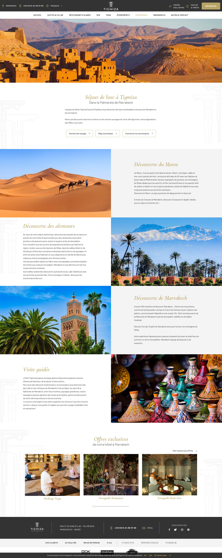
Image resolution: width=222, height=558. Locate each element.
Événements (123, 15)
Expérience (141, 15)
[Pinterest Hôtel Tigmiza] (188, 530)
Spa (98, 15)
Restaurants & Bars (80, 15)
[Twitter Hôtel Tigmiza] (175, 530)
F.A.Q (109, 543)
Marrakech (11, 6)
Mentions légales (150, 543)
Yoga (108, 15)
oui (145, 555)
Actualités (71, 543)
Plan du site (128, 543)
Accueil (37, 15)
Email (150, 528)
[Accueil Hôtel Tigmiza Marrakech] (111, 5)
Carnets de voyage (77, 133)
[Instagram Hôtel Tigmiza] (182, 530)
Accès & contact (179, 15)
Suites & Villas (55, 15)
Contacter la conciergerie (137, 133)
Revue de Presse (92, 543)
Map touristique (105, 133)
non (150, 555)
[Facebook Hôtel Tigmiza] (169, 530)
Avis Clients (51, 543)
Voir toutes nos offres (183, 450)
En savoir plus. (161, 555)
